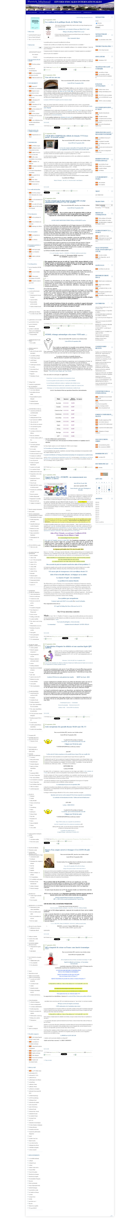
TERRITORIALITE (34, 960)
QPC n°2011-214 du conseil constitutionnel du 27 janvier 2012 (69, 899)
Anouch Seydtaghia (80, 601)
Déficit (31, 605)
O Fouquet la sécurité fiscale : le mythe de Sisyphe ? (103, 292)
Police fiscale (33, 483)
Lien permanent (71, 67)
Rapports (32, 373)
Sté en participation (34, 634)
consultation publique (35, 355)
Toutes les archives (99, 522)
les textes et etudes (103, 255)
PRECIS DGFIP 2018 (37, 77)
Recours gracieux (34, 494)
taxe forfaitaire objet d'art (35, 784)
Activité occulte (33, 428)
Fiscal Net (49, 12)
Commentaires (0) (79, 67)
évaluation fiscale (34, 700)
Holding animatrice (34, 665)
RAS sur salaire (33, 921)
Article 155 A (33, 564)
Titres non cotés (33, 547)
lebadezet (97, 366)
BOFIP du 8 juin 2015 (83, 677)
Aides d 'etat (33, 557)
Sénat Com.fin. (32, 1140)
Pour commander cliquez (74, 38)
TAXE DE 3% (35, 184)
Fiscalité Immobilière (33, 691)
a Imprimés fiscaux (33, 1113)
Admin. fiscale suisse (33, 1167)
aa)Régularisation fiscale (35, 417)
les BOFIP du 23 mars (104, 236)
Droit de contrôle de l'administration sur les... (102, 370)
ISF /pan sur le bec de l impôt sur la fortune (68, 1003)
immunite (31, 754)
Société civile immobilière (36, 729)
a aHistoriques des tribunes (35, 1080)
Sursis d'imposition (34, 782)
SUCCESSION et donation (36, 780)
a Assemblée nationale (34, 1158)
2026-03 (97, 512)
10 (99, 488)
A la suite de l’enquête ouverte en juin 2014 (57, 540)
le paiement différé (34, 773)
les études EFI (102, 457)
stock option (33, 683)
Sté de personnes (32, 944)
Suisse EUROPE (34, 823)
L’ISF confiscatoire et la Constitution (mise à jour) (68, 1006)
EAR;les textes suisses (104, 89)
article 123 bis (33, 562)
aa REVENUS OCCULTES (35, 319)
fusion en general (33, 747)
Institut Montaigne (33, 1187)
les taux (32, 672)
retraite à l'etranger (34, 886)
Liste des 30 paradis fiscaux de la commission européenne (67, 824)
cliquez (57, 619)
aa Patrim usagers (36, 145)
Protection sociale (33, 850)
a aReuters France (33, 1084)
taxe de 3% (32, 584)
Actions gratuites (34, 647)
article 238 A (33, 569)
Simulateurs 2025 (103, 60)
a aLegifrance (32, 1082)
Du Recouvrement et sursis (36, 453)
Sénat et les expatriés (33, 1206)
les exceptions (102, 184)
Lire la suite (46, 122)
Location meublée (34, 619)
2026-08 (97, 502)
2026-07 (97, 504)
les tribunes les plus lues (104, 269)
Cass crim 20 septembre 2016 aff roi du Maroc (74, 866)
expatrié (32, 868)
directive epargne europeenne (35, 509)
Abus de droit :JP (34, 422)
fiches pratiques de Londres (105, 220)
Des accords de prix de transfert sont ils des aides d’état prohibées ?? (68, 564)
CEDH (31, 986)
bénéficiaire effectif (34, 930)
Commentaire (75, 702)
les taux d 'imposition (35, 775)
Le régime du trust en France (105, 118)
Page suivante (48, 1060)
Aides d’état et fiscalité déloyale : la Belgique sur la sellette (68, 574)
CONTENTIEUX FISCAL (35, 409)
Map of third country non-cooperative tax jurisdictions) (68, 821)
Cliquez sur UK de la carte (73, 744)
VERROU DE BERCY (35, 503)
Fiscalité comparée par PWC (105, 420)
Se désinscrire (100, 25)
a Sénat (30, 1165)
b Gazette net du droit (33, 1129)
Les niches (32, 367)
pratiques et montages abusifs (102, 406)
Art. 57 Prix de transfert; (35, 560)
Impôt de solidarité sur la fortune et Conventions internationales (76, 962)
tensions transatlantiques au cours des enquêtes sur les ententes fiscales (71, 527)
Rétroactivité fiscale (34, 501)
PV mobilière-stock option (36, 879)
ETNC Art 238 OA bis (35, 578)
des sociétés (33, 343)
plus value (32, 674)
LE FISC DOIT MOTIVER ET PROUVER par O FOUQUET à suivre (69, 220)
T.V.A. (30, 958)
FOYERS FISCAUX (33, 737)
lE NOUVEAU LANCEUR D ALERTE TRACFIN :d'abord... (102, 335)
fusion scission (33, 614)
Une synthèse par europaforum (68, 598)
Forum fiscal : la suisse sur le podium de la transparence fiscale (61, 378)
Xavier (96, 379)
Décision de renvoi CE (74, 705)
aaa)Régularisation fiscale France (34, 340)
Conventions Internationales (73, 12)
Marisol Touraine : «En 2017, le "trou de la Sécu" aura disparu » (68, 180)
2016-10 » (90, 17)
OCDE (30, 835)
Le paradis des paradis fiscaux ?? (68, 830)
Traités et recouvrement (34, 975)
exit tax (32, 663)
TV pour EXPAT (33, 1208)
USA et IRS (33, 827)
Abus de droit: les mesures (36, 424)
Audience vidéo (61, 707)
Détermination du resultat (36, 517)
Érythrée (70, 110)
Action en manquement (35, 1004)
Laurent (97, 376)
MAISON (97, 359)
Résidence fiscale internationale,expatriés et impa (36, 854)
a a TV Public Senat (36, 1070)
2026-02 (97, 514)
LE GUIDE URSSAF (104, 422)
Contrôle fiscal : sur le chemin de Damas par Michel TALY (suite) (73, 29)
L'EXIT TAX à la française (105, 166)
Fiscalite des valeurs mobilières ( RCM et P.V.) (35, 645)
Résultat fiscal (32, 893)
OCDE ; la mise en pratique (105, 100)
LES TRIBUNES (99, 195)
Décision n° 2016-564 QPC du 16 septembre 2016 (73, 660)
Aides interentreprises (35, 594)
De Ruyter (32, 859)
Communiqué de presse (65, 702)
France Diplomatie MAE (34, 1185)
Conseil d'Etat (32, 1169)
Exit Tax (32, 865)
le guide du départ (103, 168)
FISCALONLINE (33, 1183)
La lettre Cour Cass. (33, 1138)
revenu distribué (34, 681)
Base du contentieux (34, 435)
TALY (30, 971)
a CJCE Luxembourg (33, 1098)
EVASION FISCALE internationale (34, 553)
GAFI (30, 1136)
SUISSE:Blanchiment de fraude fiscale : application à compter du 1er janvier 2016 (65, 385)
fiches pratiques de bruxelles (105, 218)
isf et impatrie (64, 1052)
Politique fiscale (33, 371)
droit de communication (34, 514)
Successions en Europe (37, 1057)
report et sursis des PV (35, 677)
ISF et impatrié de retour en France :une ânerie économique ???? (75, 959)
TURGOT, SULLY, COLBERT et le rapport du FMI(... (103, 332)
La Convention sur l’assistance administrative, (55, 448)
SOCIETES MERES (33, 943)
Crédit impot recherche (35, 364)
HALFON (97, 355)
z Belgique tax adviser (34, 1145)
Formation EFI (32, 735)
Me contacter (35, 54)
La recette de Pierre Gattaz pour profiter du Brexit (79, 996)
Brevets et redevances (35, 596)
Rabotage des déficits (37, 226)
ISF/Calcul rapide (36, 249)
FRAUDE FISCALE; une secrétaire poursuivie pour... (103, 383)
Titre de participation (35, 686)
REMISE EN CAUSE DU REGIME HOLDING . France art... (103, 325)
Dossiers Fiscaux (88, 12)
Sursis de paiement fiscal (104, 408)
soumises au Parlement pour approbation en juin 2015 (59, 457)
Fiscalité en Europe (103, 116)
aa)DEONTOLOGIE (33, 332)
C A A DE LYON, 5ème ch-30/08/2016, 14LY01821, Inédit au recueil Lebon (68, 923)
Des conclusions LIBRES (104, 447)
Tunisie (32, 825)
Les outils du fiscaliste (37, 204)
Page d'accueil (84, 17)
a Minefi (31, 1160)
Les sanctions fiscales (35, 469)
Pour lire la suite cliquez (74, 530)
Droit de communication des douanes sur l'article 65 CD (68, 897)
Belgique (32, 796)
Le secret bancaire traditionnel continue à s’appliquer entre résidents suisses (63, 383)
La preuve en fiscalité (35, 467)
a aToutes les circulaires (34, 1089)
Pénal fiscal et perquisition (101, 404)
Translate (107, 207)
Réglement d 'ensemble (35, 498)
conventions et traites (103, 72)
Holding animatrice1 (34, 702)
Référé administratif (34, 496)
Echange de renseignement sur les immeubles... (103, 356)
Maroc (31, 809)
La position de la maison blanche (68, 581)
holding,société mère (35, 616)
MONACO (32, 812)
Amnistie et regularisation (34, 384)
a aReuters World (33, 1086)
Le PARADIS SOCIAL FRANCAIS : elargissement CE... (103, 352)
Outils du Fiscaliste (32, 12)
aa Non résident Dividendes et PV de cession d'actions (35, 115)
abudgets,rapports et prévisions (33, 348)
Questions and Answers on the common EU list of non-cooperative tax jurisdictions (71, 795)
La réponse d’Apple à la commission (68, 578)
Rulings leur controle (35, 1018)
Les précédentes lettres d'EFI (105, 39)
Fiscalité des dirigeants (35, 607)
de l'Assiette (33, 449)
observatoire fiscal (34, 369)
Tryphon (97, 352)
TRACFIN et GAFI (33, 973)
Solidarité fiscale (34, 401)
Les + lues (41, 12)
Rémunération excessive (35, 625)
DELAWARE (33, 800)
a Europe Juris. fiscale (34, 1111)
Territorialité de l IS (34, 537)
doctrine (100, 467)
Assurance (32, 757)
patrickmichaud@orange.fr (35, 35)
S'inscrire (99, 23)
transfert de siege (34, 637)
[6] (73, 110)
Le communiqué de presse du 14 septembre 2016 (68, 784)
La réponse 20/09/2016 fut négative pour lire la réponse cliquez (58, 99)
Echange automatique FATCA (58, 467)
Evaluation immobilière (37, 166)
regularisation (32, 852)
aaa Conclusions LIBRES (36, 419)
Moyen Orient (33, 814)
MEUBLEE (33, 951)
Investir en (31, 794)
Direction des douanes (34, 1174)
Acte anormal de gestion (35, 426)
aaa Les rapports (34, 555)
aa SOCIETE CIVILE (34, 322)
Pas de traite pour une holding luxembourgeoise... (103, 363)
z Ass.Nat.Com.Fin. (33, 1143)
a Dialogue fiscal (32, 1100)
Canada (32, 798)
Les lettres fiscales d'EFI (35, 313)
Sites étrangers (35, 1055)
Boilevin (97, 369)
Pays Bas (32, 816)
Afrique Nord (32, 382)
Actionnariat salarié (34, 856)
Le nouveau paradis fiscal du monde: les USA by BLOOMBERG (61, 380)
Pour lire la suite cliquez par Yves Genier (60, 371)
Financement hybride (35, 580)
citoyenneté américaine (57, 114)
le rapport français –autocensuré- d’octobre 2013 (68, 832)
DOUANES (31, 511)
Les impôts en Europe (34, 1192)
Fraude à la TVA (34, 582)
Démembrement (33, 761)
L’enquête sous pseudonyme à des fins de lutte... (102, 366)
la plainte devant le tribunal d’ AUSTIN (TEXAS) (77, 624)
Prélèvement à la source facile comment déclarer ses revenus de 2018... (103, 239)
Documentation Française (34, 1178)
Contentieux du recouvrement (35, 388)
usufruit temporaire (34, 789)
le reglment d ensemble (104, 141)
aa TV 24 (31, 1120)
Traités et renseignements (34, 977)
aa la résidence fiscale (103, 164)
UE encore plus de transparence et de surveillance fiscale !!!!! (68, 571)
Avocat (31, 293)
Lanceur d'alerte (33, 299)
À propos (35, 57)
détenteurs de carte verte (67, 117)
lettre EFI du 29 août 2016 (80, 483)
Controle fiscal (33, 442)
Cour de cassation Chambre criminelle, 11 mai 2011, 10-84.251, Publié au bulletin (68, 908)
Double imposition (34, 1009)
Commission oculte (34, 598)
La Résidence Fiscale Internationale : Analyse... (103, 359)
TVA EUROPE (33, 963)
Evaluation (32, 697)
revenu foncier (33, 722)
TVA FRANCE (33, 965)
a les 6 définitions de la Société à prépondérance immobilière (35, 122)
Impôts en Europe (36, 1053)
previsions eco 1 (32, 1201)
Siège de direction (34, 530)
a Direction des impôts (34, 1102)
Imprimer (87, 67)
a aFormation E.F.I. (33, 1073)
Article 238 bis (33, 571)
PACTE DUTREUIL (33, 847)
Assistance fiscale (34, 983)
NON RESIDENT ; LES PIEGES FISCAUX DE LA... (103, 380)
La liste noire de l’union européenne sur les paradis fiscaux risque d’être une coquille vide (68, 754)
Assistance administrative (36, 1006)
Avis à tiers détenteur (35, 390)
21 (109, 489)
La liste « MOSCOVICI (68, 805)
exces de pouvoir (34, 460)
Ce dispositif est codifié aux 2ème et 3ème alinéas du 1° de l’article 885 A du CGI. (68, 983)
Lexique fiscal (32, 1196)
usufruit (30, 1026)
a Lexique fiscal (32, 1118)
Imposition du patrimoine (34, 755)
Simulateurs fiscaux (34, 376)
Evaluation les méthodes (35, 456)
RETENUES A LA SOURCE (35, 905)
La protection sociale (33, 1190)
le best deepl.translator (104, 50)
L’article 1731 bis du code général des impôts (60, 677)
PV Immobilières (34, 877)
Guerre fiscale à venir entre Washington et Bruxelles (80, 489)
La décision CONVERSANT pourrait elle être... (103, 376)
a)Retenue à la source (35, 928)
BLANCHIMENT (33, 386)
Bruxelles (32, 573)
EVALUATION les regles (35, 545)
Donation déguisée (34, 764)
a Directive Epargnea (35, 1002)
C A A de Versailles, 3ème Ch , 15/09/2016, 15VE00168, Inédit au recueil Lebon (68, 253)
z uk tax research (32, 1149)
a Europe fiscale (32, 1109)
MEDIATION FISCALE (36, 471)
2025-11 (97, 520)
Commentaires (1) (79, 1052)
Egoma (97, 372)
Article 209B (33, 566)
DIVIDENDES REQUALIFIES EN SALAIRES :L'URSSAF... (103, 314)
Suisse (31, 821)
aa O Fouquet (33, 415)
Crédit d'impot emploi (35, 358)
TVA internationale (34, 639)
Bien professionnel (34, 759)
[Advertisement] (104, 534)
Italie (31, 805)
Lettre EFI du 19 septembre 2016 (75, 83)
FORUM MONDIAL (35, 995)
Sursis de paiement (34, 403)
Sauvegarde (33, 632)
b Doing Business (33, 1127)
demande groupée (34, 988)
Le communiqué (52, 624)
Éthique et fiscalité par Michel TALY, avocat (74, 32)
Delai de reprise (33, 575)
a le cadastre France (33, 1116)
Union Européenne (33, 1000)
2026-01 (97, 516)
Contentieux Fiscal (59, 12)
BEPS (31, 837)
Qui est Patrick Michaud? (34, 37)
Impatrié (32, 870)
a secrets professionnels (34, 291)
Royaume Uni (33, 818)
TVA (31, 539)
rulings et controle (33, 936)
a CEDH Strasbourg (33, 1095)
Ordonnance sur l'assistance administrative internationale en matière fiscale (63, 388)
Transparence (33, 1020)
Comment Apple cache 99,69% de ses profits (62, 601)
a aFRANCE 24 (32, 1077)
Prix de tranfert (33, 900)
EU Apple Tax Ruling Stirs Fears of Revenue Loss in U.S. (68, 606)
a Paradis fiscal (32, 1163)
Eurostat (31, 1181)
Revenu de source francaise (35, 926)
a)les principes (102, 182)
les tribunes (34, 239)
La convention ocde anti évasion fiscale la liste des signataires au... (103, 76)
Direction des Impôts (33, 1176)
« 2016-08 (78, 17)
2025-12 (97, 518)
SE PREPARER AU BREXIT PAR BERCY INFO (103, 223)
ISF (33, 168)
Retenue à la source (34, 528)
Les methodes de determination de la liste (71, 797)
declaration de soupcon (35, 451)
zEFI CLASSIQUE (33, 1028)
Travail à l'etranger (34, 888)
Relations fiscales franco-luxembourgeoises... (101, 339)
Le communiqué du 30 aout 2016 (68, 538)
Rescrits (31, 1203)
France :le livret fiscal (35, 803)
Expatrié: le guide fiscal (37, 1050)
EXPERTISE (32, 590)
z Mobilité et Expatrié (33, 1147)
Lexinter (31, 1194)
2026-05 (97, 508)
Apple (52, 526)
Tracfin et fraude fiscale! (35, 306)
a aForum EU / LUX (33, 1075)
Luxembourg (33, 807)
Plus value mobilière (34, 777)
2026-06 (97, 506)
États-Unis (78, 110)
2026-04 (97, 510)
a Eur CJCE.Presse (33, 1107)
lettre (80, 502)
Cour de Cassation (33, 1172)
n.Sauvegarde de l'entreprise (35, 833)
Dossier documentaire (63, 705)
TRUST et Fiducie (34, 786)
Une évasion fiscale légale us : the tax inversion (68, 622)
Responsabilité (33, 334)
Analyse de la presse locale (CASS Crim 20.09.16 (74, 868)
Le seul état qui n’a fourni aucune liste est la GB (73, 741)
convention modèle (34, 839)
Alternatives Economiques (35, 1122)
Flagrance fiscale (34, 741)
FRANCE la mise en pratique (105, 95)
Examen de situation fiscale (36, 458)
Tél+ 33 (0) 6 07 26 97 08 (34, 39)
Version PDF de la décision (72, 707)
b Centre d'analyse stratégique (35, 1125)
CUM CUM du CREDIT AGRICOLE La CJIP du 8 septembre (103, 373)
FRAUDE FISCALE (33, 739)
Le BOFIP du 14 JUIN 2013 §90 (68, 1035)
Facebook (47, 69)
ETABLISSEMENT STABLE (35, 515)
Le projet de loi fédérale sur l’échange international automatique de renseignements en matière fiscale (68, 455)
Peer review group (34, 841)
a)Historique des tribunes (34, 312)
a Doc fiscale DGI (33, 1104)
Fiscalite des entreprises (34, 592)
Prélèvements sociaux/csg (36, 1015)
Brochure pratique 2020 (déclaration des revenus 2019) (35, 195)
